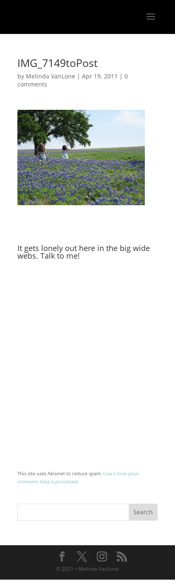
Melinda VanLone (50, 76)
